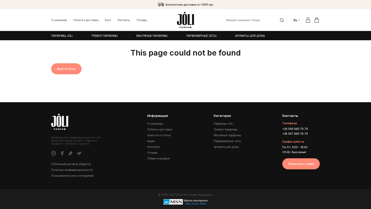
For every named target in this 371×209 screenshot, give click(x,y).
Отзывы (142, 20)
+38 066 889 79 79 (295, 128)
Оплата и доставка (85, 20)
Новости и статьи (159, 135)
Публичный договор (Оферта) (71, 164)
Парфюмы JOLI (223, 123)
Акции (151, 141)
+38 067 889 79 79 (295, 133)
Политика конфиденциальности (72, 169)
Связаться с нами (301, 163)
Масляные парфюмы (227, 135)
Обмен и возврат (158, 158)
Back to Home (66, 68)
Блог (108, 20)
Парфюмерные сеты (227, 141)
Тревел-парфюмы (225, 129)
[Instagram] (53, 153)
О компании (59, 20)
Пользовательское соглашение (72, 175)
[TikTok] (70, 153)
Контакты (124, 20)
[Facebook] (62, 153)
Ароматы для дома (226, 146)
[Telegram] (79, 153)
